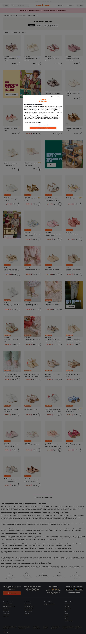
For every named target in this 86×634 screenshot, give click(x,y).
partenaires (30, 112)
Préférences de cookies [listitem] (43, 125)
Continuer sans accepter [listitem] (55, 96)
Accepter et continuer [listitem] (43, 128)
